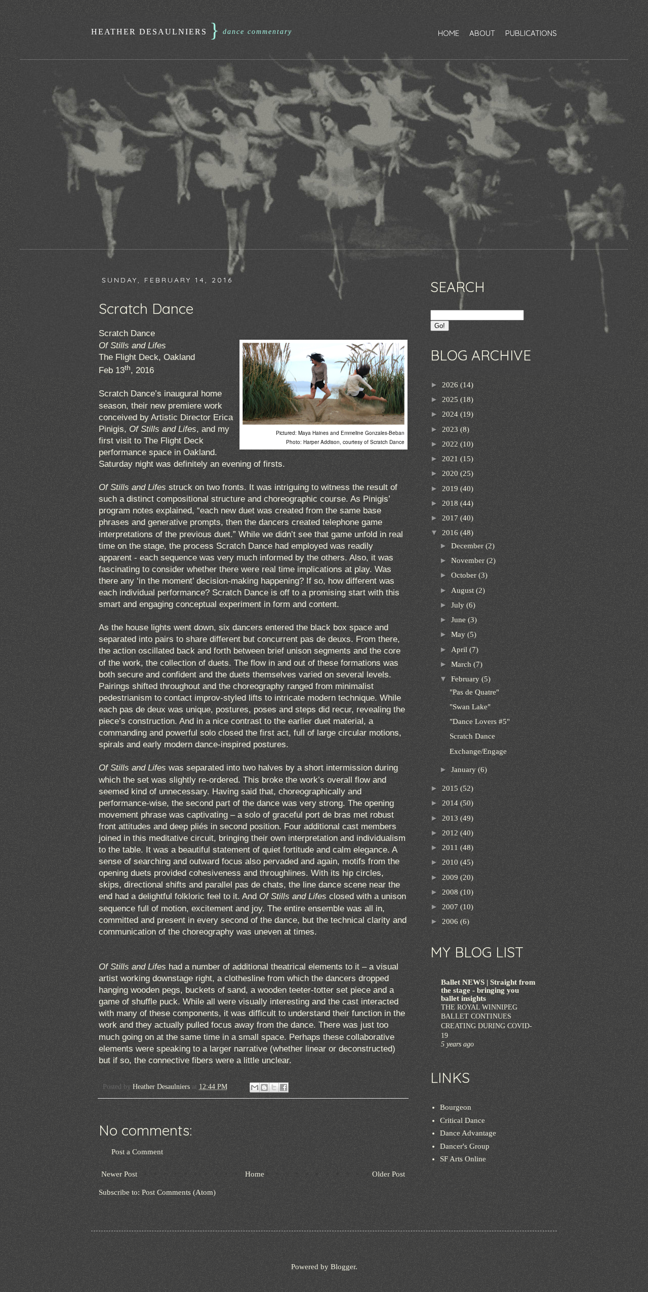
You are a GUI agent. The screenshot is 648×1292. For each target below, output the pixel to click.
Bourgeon (455, 1107)
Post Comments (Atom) (179, 1192)
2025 (451, 399)
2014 (451, 803)
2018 (451, 503)
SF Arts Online (463, 1159)
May (459, 634)
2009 (451, 877)
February (466, 679)
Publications (531, 33)
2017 (451, 518)
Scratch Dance (472, 736)
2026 (451, 385)
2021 (451, 459)
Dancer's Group (465, 1146)
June (459, 620)
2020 (451, 473)
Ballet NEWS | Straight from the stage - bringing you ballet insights (488, 990)
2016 (451, 533)
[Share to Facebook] (283, 1087)
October (464, 575)
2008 (451, 892)
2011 (451, 847)
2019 (451, 489)
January (464, 769)
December (468, 546)
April (460, 649)
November (469, 560)
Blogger (343, 1267)
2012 (451, 833)
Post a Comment (137, 1152)
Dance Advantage (468, 1133)
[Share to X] (274, 1087)
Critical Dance (462, 1120)
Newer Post (119, 1174)
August (463, 590)
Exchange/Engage (478, 751)
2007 (451, 907)
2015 (451, 788)
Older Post (388, 1174)
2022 (451, 444)
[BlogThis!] (264, 1087)
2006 (451, 921)
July (458, 605)
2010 (451, 862)
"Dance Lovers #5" (480, 721)
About (482, 33)
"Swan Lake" (470, 707)
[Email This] (255, 1087)
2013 (451, 818)
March (462, 664)
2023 (451, 429)
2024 (451, 414)
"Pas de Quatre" (474, 692)
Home (448, 33)
